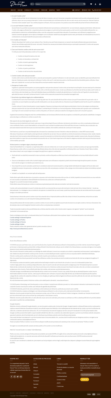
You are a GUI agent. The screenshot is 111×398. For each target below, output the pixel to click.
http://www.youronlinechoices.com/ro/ (21, 228)
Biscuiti (13, 10)
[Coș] (100, 4)
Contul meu (60, 386)
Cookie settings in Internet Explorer (20, 217)
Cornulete (27, 10)
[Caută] (84, 4)
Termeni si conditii (62, 364)
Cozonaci (36, 10)
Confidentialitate (62, 376)
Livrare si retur (61, 379)
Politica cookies (61, 373)
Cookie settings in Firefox (17, 220)
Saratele (52, 10)
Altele (35, 364)
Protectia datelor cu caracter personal (65, 368)
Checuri (20, 10)
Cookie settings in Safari (17, 224)
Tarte (58, 10)
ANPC (59, 383)
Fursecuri (44, 10)
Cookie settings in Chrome (18, 222)
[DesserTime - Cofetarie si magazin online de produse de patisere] (18, 4)
